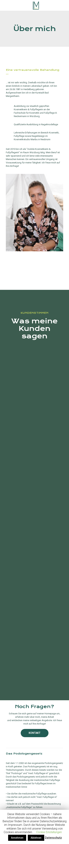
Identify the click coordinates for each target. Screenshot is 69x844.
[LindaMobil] (36, 5)
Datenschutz (53, 837)
